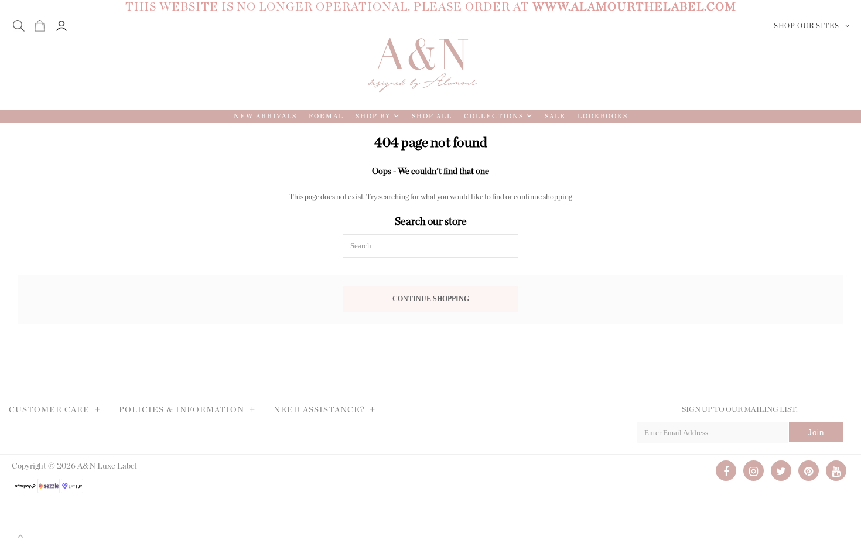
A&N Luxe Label (107, 466)
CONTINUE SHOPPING (430, 299)
